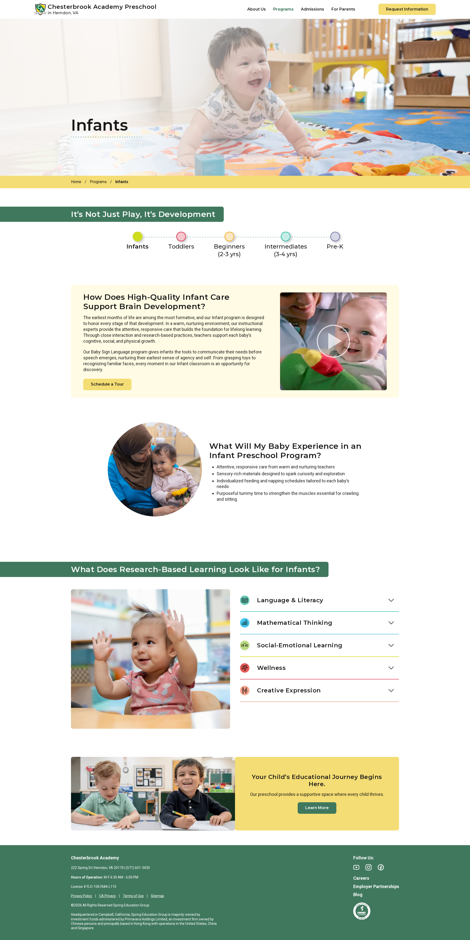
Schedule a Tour (107, 384)
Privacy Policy (81, 896)
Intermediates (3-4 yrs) (285, 250)
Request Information (407, 9)
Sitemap (157, 896)
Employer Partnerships (376, 886)
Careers (361, 878)
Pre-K (335, 246)
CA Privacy (107, 896)
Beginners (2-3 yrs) (229, 250)
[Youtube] (356, 867)
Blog (358, 894)
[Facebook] (381, 867)
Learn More (317, 807)
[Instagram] (368, 867)
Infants (138, 246)
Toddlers (181, 246)
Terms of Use (133, 896)
